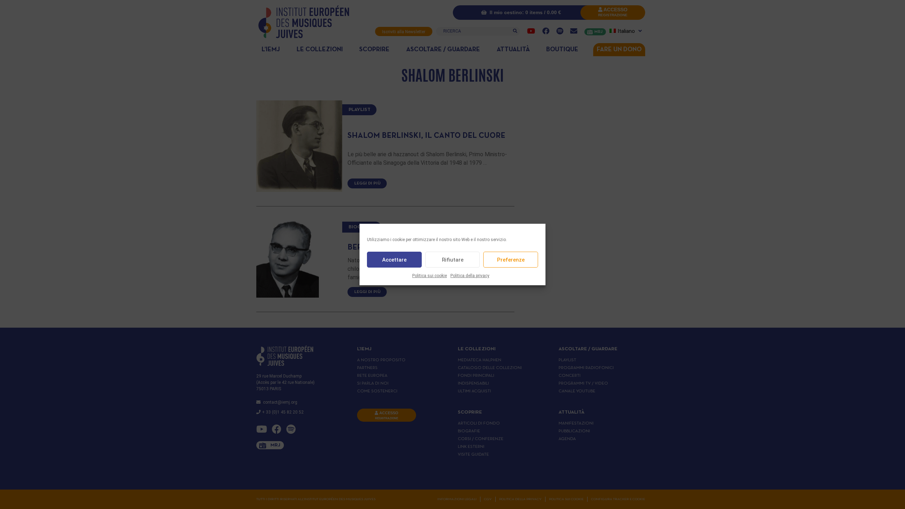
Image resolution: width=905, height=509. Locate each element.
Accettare (394, 260)
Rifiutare (452, 260)
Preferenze (511, 260)
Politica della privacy (469, 275)
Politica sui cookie (429, 275)
